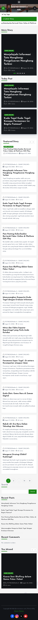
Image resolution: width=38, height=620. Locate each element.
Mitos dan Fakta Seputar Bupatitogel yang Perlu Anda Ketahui (16, 330)
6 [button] (24, 73)
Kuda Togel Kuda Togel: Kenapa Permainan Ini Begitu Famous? (18, 60)
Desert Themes (19, 611)
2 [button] (16, 73)
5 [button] (22, 73)
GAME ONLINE (9, 53)
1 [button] (13, 73)
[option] (19, 55)
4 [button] (20, 73)
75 (24, 481)
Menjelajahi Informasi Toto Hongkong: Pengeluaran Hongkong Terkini (18, 173)
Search (4, 485)
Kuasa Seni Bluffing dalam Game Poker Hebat (17, 524)
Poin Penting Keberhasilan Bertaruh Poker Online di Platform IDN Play (18, 236)
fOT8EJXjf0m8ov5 (14, 68)
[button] (30, 141)
